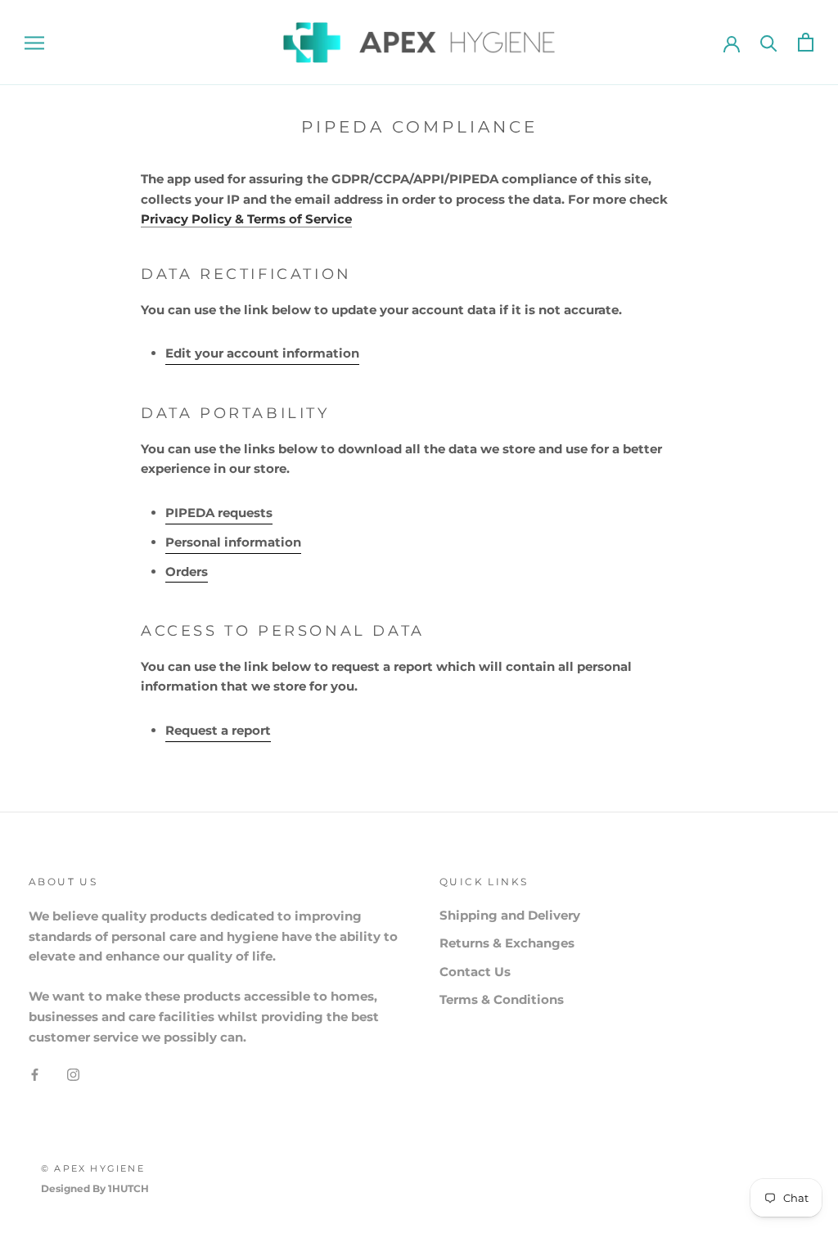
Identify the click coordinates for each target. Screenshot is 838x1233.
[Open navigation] (34, 42)
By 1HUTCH (120, 1188)
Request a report (218, 730)
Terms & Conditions (501, 999)
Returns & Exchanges (506, 943)
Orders (186, 571)
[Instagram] (73, 1074)
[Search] (768, 42)
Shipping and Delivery (509, 915)
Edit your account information (262, 353)
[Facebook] (35, 1074)
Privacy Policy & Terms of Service (246, 219)
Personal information (233, 542)
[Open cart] (805, 42)
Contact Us (475, 971)
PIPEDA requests (219, 512)
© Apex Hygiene (93, 1168)
